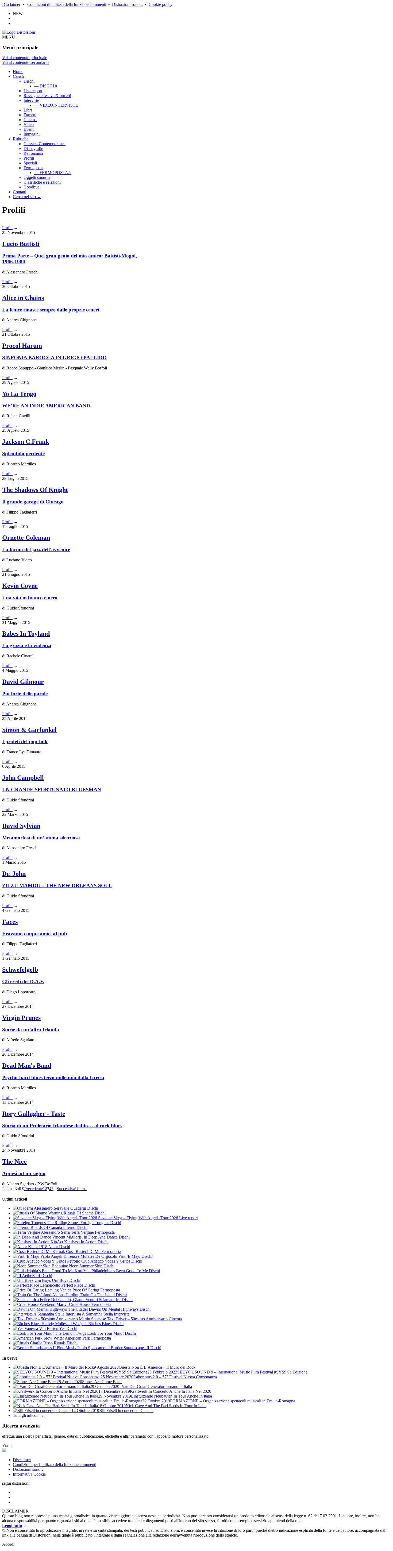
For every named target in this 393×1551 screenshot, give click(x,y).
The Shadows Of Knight (35, 489)
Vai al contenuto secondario (25, 62)
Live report (33, 90)
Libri (28, 110)
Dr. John (14, 873)
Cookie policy (160, 4)
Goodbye (31, 187)
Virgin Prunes (21, 1017)
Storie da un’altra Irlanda (30, 1029)
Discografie (33, 148)
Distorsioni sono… (29, 1469)
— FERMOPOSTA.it (52, 172)
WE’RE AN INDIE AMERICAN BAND (46, 405)
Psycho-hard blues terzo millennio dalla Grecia (53, 1077)
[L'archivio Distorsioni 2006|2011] (4, 1450)
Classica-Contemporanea (45, 143)
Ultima (81, 1188)
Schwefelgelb (20, 969)
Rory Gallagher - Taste (33, 1113)
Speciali (30, 163)
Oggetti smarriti (37, 177)
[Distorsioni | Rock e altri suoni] (18, 32)
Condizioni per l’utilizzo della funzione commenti (54, 1464)
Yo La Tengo (19, 393)
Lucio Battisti (21, 243)
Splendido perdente (23, 453)
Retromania (33, 153)
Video (29, 124)
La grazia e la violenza (26, 645)
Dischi (29, 81)
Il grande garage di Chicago (33, 501)
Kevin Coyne (20, 585)
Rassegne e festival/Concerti (47, 95)
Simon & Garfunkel (29, 729)
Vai (5, 1445)
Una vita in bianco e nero (29, 597)
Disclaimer (11, 4)
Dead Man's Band (26, 1065)
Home (18, 71)
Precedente (33, 1188)
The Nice (14, 1161)
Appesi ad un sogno (23, 1173)
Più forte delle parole (25, 693)
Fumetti (30, 115)
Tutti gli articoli (25, 1415)
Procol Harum (22, 345)
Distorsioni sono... (127, 4)
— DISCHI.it (45, 86)
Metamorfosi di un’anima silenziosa (41, 837)
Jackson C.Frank (25, 441)
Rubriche (20, 139)
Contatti (19, 192)
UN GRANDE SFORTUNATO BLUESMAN (51, 789)
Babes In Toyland (26, 633)
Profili (29, 158)
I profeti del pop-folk (25, 741)
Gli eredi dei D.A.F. (23, 981)
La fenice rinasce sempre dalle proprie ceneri (50, 309)
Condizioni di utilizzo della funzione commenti (66, 4)
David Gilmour (23, 681)
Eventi (29, 129)
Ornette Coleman (26, 537)
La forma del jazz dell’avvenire (36, 549)
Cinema (30, 119)
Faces (10, 921)
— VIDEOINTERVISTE (56, 105)
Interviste (31, 100)
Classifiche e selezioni (42, 182)
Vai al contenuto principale (24, 57)
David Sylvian (21, 825)
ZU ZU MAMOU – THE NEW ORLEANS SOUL (57, 885)
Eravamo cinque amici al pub (34, 933)
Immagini (32, 134)
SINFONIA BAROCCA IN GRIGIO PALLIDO (54, 357)
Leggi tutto (12, 1525)
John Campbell (23, 777)
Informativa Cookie (29, 1474)
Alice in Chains (23, 297)
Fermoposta (33, 167)
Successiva (66, 1188)
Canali (18, 76)
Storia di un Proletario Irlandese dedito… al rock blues (62, 1125)
